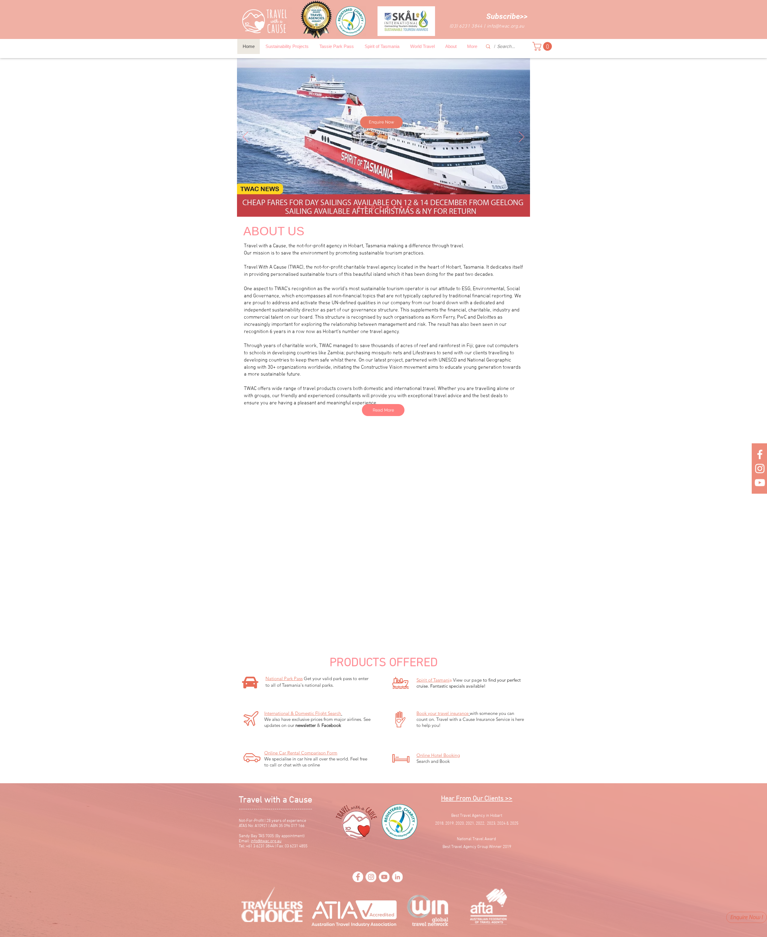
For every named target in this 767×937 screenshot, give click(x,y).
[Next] (521, 137)
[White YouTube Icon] (760, 482)
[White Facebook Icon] (760, 454)
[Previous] (245, 137)
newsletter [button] (305, 725)
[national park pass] (359, 207)
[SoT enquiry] (366, 207)
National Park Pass (284, 678)
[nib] (373, 207)
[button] (507, 16)
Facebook (331, 725)
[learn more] (408, 207)
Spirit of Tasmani (432, 680)
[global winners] (394, 207)
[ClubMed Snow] (401, 207)
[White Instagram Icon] (760, 468)
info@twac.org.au (505, 26)
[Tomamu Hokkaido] (387, 207)
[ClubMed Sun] (381, 207)
